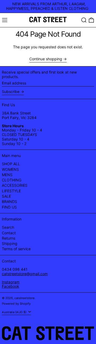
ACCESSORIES (14, 185)
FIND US (9, 207)
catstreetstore (24, 298)
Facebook (10, 286)
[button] (84, 20)
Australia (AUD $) (14, 312)
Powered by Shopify (16, 303)
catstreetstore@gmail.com (25, 273)
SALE (6, 196)
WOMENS (10, 169)
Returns (8, 238)
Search (8, 227)
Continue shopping (45, 59)
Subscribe (10, 91)
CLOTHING (11, 180)
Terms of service (16, 249)
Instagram (10, 282)
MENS (7, 174)
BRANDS (9, 201)
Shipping (9, 243)
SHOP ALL (11, 164)
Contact (9, 233)
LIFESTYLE (11, 191)
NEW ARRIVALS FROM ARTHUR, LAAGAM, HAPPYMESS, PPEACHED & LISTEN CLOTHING (47, 6)
